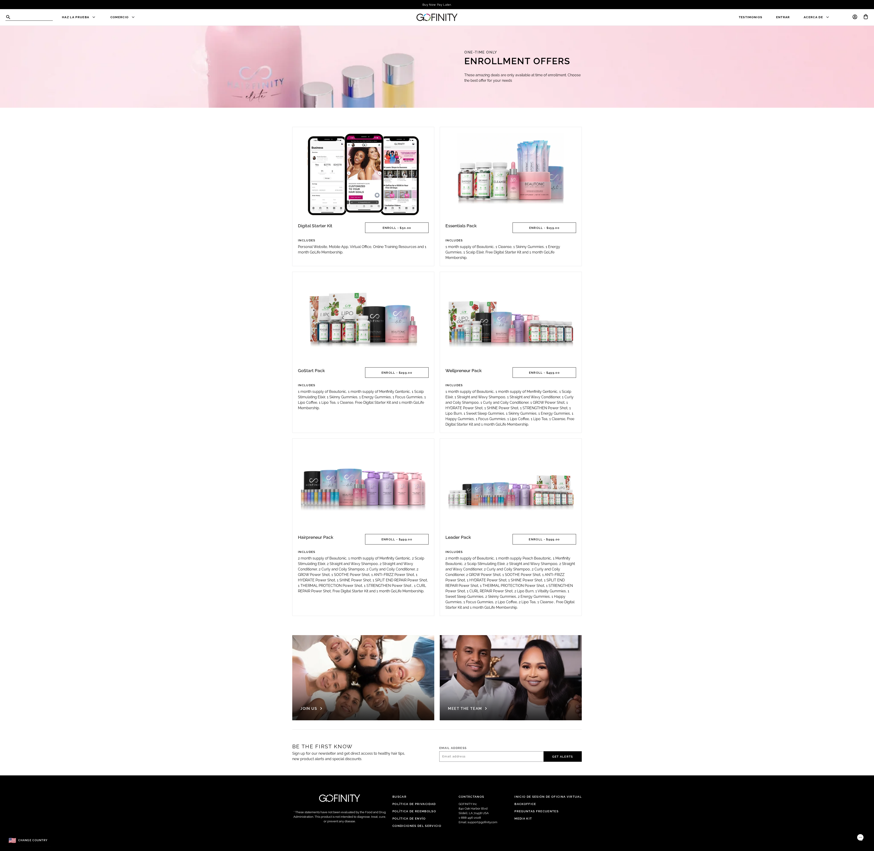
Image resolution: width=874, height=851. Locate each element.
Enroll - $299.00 (396, 372)
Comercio (119, 17)
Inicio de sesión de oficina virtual (548, 796)
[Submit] (8, 17)
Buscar (399, 796)
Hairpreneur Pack (315, 537)
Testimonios (750, 17)
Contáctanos (471, 796)
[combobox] (29, 17)
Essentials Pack (461, 225)
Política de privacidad (414, 804)
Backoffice (525, 804)
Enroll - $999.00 (544, 539)
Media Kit (523, 818)
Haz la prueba (75, 17)
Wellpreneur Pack (463, 370)
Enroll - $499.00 (544, 372)
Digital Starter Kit (315, 225)
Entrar (783, 17)
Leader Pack (458, 537)
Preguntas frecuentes (536, 811)
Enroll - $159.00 (544, 228)
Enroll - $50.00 (397, 228)
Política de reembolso (414, 811)
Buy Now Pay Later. (437, 4)
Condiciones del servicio (416, 826)
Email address (453, 748)
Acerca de (813, 17)
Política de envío (409, 818)
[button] (855, 17)
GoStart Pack (311, 370)
